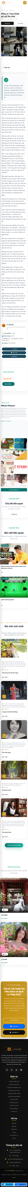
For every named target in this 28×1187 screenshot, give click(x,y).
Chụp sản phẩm (14, 1099)
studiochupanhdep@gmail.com (15, 1159)
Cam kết (9, 1174)
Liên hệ (14, 1138)
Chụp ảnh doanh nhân (14, 1090)
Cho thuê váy (14, 1111)
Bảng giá (14, 1126)
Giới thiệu (14, 1123)
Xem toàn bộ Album (13, 489)
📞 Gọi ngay (14, 349)
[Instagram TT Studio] (11, 1070)
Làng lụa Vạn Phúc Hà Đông (10, 712)
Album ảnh (14, 1129)
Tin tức (7, 10)
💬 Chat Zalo (14, 352)
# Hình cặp (14, 514)
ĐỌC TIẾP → (5, 677)
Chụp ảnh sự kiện (14, 1102)
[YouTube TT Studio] (21, 1070)
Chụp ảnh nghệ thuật (14, 1081)
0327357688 (15, 1155)
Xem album (20, 23)
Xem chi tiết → (8, 384)
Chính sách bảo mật (16, 1174)
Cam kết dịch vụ (14, 1135)
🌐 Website (14, 356)
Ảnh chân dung (6, 752)
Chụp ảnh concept (14, 1105)
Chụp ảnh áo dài (6, 790)
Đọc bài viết (7, 23)
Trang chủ (3, 10)
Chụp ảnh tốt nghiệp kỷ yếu (14, 1087)
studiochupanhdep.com (15, 1162)
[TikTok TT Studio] (16, 1070)
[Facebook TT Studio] (7, 1070)
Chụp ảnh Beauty (14, 1108)
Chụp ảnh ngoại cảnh (14, 1084)
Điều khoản (24, 1174)
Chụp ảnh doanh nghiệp (14, 1096)
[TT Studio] (7, 2)
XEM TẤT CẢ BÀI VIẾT (14, 845)
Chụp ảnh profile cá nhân (14, 1093)
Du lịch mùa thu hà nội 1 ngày (10, 673)
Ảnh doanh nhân (6, 832)
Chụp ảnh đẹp (11, 10)
